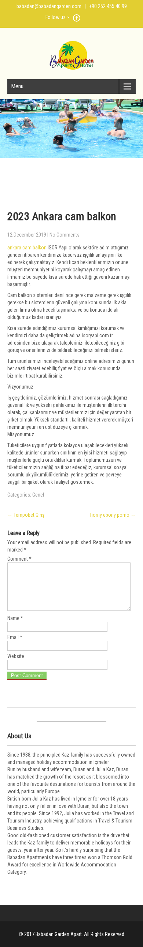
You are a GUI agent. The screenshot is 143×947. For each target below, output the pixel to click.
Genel (38, 495)
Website (15, 656)
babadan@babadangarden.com (48, 6)
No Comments (65, 235)
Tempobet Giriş (25, 515)
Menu (17, 86)
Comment (19, 559)
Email (14, 637)
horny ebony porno (113, 515)
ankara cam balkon (27, 247)
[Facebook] (76, 20)
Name (15, 618)
